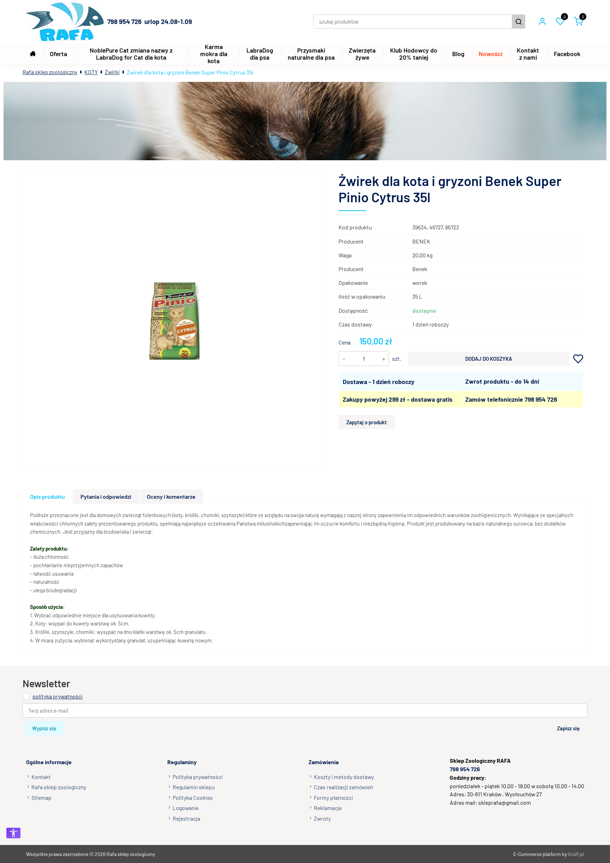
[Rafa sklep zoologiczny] (65, 21)
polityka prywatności (57, 696)
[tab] (48, 496)
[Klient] (542, 21)
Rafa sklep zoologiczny (50, 71)
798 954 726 (541, 399)
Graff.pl (576, 854)
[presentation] (47, 496)
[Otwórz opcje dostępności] (13, 833)
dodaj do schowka (578, 359)
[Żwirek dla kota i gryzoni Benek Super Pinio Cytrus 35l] (174, 320)
